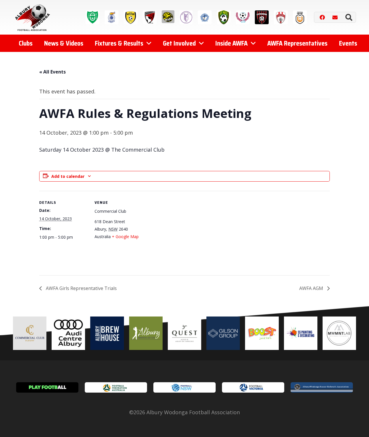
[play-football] (47, 387)
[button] (348, 17)
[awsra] (322, 387)
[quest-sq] (184, 333)
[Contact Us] (335, 17)
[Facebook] (322, 17)
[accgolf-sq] (146, 333)
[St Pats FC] (224, 17)
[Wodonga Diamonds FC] (281, 17)
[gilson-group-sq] (223, 333)
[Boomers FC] (150, 17)
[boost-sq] (261, 333)
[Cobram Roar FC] (168, 16)
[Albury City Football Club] (111, 17)
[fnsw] (184, 387)
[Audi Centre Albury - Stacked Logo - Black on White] (68, 333)
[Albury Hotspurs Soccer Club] (131, 17)
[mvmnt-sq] (339, 333)
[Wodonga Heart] (300, 17)
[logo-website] (33, 17)
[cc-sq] (29, 333)
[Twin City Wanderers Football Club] (243, 17)
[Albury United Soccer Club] (92, 17)
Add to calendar (67, 176)
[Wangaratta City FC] (262, 17)
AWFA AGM (311, 288)
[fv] (253, 387)
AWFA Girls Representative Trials (81, 288)
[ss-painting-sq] (300, 333)
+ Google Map (125, 236)
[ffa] (116, 387)
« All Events (52, 72)
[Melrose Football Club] (186, 17)
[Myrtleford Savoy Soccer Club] (205, 17)
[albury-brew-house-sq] (107, 333)
